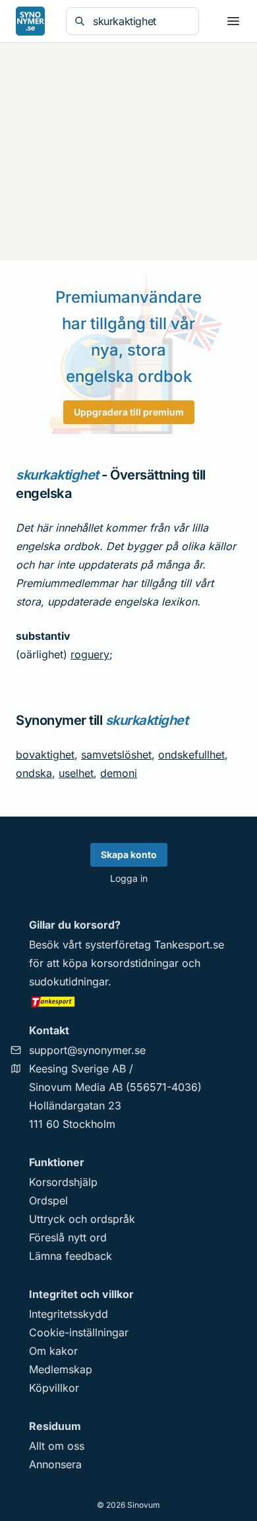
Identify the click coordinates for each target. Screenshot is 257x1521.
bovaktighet (45, 754)
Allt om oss (56, 1445)
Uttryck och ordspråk (82, 1219)
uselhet (76, 773)
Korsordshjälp (63, 1182)
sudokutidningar (68, 981)
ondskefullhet (191, 754)
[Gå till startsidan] (30, 21)
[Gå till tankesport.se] (128, 1001)
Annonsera (55, 1464)
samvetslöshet (116, 754)
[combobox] (141, 21)
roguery (90, 654)
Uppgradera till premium (129, 412)
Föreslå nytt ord (68, 1237)
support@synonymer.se (87, 1050)
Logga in (129, 878)
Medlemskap (60, 1369)
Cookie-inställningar (78, 1332)
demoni (118, 773)
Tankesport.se (189, 944)
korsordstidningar (135, 963)
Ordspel (48, 1200)
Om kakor (53, 1350)
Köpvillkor (54, 1387)
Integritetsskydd (68, 1313)
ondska (34, 773)
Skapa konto (129, 854)
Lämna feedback (70, 1255)
